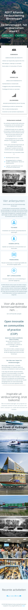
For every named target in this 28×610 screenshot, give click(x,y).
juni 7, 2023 (10, 596)
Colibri (23, 606)
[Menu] (25, 3)
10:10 (17, 596)
